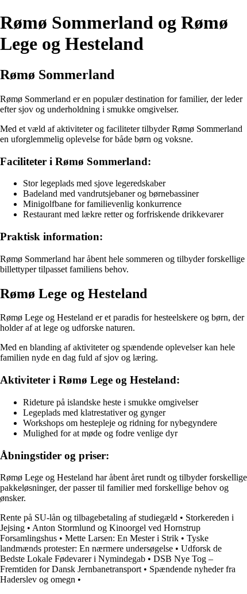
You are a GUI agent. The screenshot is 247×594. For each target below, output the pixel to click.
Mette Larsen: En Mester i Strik (122, 538)
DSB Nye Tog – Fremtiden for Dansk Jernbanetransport (106, 564)
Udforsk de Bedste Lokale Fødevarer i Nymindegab (111, 554)
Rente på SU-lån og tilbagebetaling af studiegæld (88, 517)
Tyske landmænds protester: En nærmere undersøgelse (104, 543)
